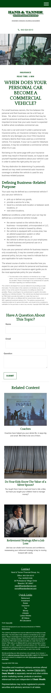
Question (8, 353)
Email (8, 338)
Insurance (25, 605)
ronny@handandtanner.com (26, 588)
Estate (25, 603)
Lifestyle (25, 613)
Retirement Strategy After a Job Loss (25, 542)
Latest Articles (25, 615)
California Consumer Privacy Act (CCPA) (19, 655)
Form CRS (9, 623)
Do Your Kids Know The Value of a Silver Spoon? (25, 483)
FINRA (37, 670)
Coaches (25, 428)
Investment (25, 600)
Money (25, 610)
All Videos (25, 618)
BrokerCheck (6, 629)
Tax (25, 608)
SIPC (43, 670)
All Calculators (25, 620)
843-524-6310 (27, 29)
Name (8, 324)
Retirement (25, 598)
